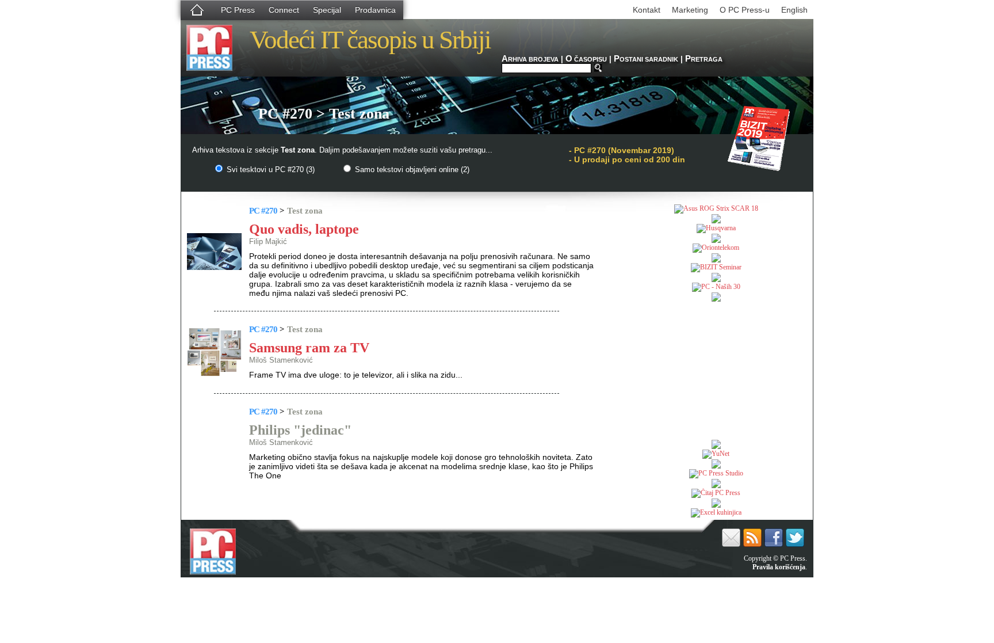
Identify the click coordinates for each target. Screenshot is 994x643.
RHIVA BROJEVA (530, 59)
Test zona (305, 210)
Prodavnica (375, 9)
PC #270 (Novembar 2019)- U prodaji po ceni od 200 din (627, 155)
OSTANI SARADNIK (646, 59)
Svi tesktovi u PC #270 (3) (269, 169)
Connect (284, 9)
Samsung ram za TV (309, 347)
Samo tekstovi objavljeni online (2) (411, 169)
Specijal (327, 9)
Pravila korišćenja (778, 567)
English (794, 9)
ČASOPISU (586, 59)
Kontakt (646, 9)
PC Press (238, 9)
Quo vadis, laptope (304, 229)
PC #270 (263, 210)
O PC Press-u (745, 9)
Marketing (690, 9)
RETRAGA (703, 59)
